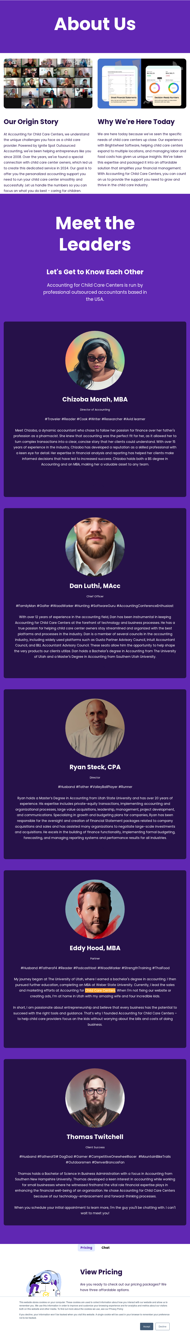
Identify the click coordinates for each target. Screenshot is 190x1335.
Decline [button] (162, 1326)
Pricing (86, 1247)
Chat (105, 1247)
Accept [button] (146, 1326)
